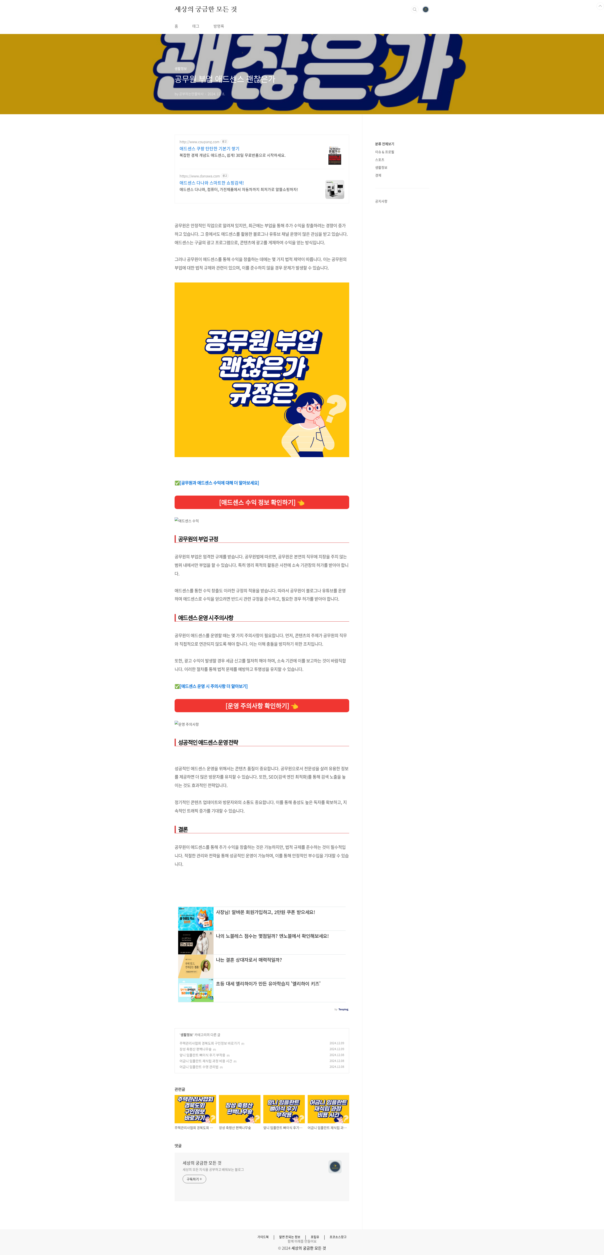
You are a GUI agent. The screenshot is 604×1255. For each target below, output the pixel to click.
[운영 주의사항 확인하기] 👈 (262, 705)
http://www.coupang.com (199, 142)
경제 (378, 175)
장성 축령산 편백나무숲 (196, 1049)
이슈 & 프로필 (384, 151)
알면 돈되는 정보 (289, 1237)
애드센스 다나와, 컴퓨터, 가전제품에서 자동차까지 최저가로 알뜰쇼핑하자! (239, 189)
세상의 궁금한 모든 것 (206, 9)
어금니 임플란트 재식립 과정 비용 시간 (206, 1060)
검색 (414, 9)
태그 (195, 26)
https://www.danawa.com (200, 176)
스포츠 (379, 159)
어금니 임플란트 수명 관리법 (199, 1066)
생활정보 (186, 1034)
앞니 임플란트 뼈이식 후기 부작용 (202, 1055)
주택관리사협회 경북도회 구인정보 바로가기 (210, 1043)
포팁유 (315, 1237)
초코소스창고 (338, 1237)
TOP (600, 6)
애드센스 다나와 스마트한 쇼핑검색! (212, 183)
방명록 (219, 26)
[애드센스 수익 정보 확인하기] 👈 (262, 502)
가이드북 (263, 1237)
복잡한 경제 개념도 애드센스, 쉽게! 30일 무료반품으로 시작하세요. (232, 155)
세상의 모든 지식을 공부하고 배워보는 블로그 (213, 1169)
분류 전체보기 (384, 143)
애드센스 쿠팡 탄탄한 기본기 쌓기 (209, 149)
